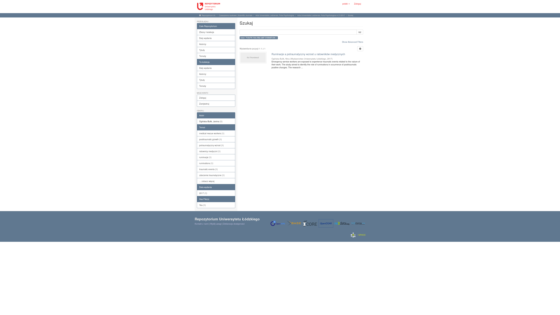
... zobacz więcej (206, 181)
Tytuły (202, 50)
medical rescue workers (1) (211, 133)
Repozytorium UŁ (209, 15)
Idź (359, 32)
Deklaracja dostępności (234, 223)
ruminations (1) (206, 163)
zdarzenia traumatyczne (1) (212, 175)
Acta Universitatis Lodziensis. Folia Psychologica (275, 15)
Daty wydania (205, 38)
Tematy (202, 56)
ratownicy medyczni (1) (209, 151)
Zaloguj (202, 97)
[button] (346, 3)
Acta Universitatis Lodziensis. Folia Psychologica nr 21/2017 (321, 15)
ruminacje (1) (205, 157)
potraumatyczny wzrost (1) (211, 145)
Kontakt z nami (201, 223)
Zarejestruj (204, 103)
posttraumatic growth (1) (210, 139)
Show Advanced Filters (352, 41)
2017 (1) (203, 193)
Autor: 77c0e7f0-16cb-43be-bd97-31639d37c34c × (258, 38)
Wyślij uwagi (215, 223)
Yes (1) (202, 205)
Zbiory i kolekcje (206, 32)
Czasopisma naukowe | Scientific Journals (235, 15)
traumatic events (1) (208, 169)
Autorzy (202, 44)
